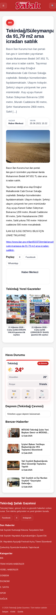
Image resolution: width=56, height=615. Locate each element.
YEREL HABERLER (9, 570)
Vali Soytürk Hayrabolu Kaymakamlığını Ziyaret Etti (23, 536)
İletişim (5, 612)
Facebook (30, 257)
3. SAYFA (4, 587)
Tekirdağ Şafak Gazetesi (18, 503)
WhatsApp (13, 263)
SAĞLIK (3, 599)
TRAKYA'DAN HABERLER (12, 564)
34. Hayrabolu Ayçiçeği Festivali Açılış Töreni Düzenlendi (25, 541)
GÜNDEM (4, 575)
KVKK (12, 612)
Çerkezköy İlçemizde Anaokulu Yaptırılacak (19, 547)
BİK (10, 23)
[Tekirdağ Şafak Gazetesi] (28, 5)
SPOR (3, 593)
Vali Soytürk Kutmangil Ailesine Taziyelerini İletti (21, 530)
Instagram (27, 518)
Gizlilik (20, 612)
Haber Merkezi (15, 123)
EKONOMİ (5, 581)
